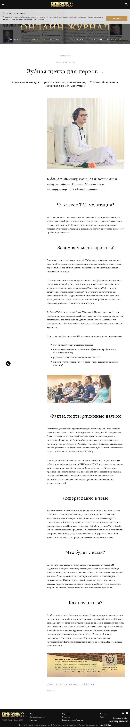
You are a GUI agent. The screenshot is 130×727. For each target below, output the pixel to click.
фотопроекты (56, 39)
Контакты (33, 720)
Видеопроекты (76, 39)
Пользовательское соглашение (64, 725)
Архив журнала (114, 39)
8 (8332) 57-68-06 (118, 721)
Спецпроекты (95, 39)
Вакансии (103, 714)
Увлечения (65, 56)
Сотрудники (66, 717)
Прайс (102, 717)
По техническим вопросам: (95, 725)
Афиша (33, 714)
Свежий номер (15, 39)
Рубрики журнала (36, 39)
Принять (117, 18)
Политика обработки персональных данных (34, 725)
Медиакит (66, 714)
